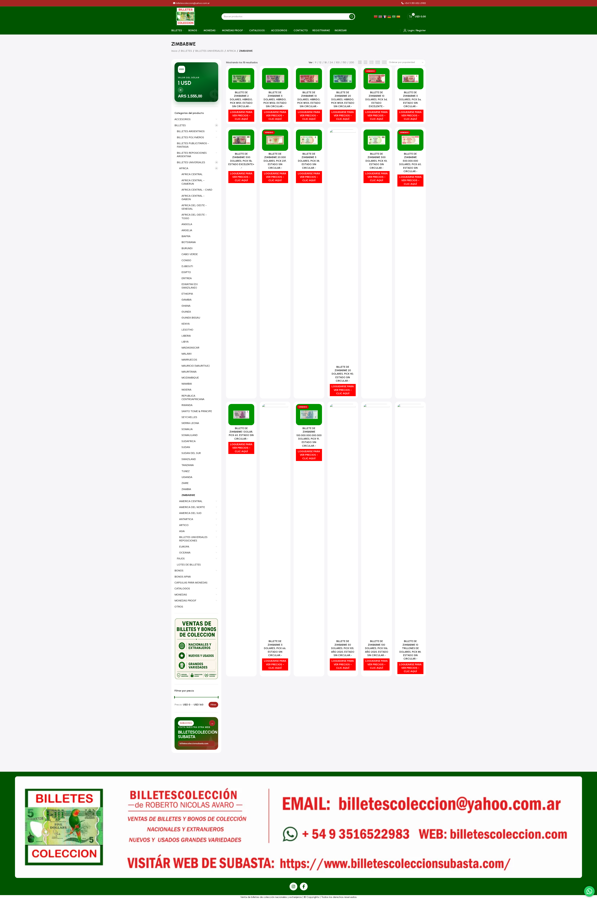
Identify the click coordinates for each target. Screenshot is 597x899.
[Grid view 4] (371, 62)
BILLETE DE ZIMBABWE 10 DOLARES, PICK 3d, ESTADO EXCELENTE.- (376, 99)
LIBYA (185, 341)
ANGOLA (187, 224)
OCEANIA (184, 552)
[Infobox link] (413, 3)
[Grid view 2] (360, 62)
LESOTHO (187, 329)
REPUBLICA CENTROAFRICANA (193, 397)
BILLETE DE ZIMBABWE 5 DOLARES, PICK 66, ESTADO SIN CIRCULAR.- (275, 648)
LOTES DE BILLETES (189, 564)
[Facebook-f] (304, 886)
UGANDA (187, 477)
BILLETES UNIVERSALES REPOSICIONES (193, 539)
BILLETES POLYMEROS (190, 137)
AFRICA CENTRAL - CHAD (197, 189)
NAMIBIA (187, 383)
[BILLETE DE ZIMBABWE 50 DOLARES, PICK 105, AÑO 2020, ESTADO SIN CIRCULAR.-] (343, 521)
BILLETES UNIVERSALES (209, 50)
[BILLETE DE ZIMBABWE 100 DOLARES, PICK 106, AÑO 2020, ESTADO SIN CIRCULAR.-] (377, 521)
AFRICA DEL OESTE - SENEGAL (194, 207)
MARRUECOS (189, 359)
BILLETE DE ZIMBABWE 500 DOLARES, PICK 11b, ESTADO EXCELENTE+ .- (241, 160)
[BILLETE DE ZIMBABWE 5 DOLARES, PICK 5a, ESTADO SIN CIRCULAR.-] (410, 78)
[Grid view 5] (378, 62)
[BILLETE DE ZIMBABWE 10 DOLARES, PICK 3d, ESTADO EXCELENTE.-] (377, 78)
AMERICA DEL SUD (190, 513)
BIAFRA (186, 236)
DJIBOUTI (187, 266)
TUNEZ (186, 471)
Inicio (174, 50)
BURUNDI (187, 248)
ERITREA (187, 278)
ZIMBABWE (188, 495)
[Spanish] (398, 16)
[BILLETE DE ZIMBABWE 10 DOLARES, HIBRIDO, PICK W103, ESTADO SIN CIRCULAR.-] (309, 78)
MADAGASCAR (190, 347)
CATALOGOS (182, 588)
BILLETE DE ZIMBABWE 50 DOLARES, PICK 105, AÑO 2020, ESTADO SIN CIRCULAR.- (342, 648)
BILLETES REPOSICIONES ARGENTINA (192, 154)
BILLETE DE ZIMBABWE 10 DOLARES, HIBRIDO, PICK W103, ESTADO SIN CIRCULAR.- (308, 99)
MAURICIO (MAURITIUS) (196, 365)
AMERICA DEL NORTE (192, 507)
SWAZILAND (189, 459)
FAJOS (181, 558)
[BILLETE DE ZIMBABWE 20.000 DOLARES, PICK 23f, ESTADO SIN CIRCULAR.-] (275, 140)
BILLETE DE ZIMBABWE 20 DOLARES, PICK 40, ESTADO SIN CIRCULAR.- (343, 373)
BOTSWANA (189, 242)
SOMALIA (187, 429)
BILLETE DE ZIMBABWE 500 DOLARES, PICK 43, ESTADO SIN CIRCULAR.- (376, 160)
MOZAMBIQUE (190, 377)
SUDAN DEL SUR (191, 453)
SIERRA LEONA (190, 423)
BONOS (178, 570)
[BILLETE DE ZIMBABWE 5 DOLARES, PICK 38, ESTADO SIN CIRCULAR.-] (309, 140)
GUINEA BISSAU (191, 317)
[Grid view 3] (365, 62)
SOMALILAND (190, 435)
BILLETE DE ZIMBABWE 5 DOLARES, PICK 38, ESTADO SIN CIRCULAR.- (309, 160)
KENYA (186, 323)
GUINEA (186, 311)
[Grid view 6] (384, 62)
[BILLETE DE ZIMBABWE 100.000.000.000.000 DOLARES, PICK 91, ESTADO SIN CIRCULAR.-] (309, 414)
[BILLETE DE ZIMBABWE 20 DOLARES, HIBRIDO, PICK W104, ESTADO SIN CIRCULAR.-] (343, 78)
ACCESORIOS (182, 119)
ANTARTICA (186, 519)
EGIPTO (186, 272)
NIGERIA (186, 389)
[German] (389, 16)
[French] (385, 16)
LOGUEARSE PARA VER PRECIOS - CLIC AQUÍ (241, 116)
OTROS (178, 606)
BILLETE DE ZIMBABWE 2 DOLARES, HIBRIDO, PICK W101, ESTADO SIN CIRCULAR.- (241, 99)
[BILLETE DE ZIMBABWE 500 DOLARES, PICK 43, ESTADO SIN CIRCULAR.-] (377, 140)
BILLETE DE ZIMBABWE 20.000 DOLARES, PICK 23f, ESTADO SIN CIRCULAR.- (275, 160)
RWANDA (187, 405)
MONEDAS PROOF (185, 600)
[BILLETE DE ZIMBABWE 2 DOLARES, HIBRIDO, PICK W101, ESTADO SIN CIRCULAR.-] (241, 78)
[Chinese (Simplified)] (376, 16)
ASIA (182, 531)
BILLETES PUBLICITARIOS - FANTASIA (193, 145)
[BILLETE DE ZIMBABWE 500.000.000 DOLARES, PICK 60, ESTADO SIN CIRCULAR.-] (410, 140)
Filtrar (213, 705)
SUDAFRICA (189, 441)
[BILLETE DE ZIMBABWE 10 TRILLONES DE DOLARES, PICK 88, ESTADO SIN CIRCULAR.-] (410, 521)
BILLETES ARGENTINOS (191, 131)
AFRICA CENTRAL (192, 174)
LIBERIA (186, 335)
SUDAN (186, 447)
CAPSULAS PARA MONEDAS (190, 582)
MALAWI (187, 353)
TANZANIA (188, 465)
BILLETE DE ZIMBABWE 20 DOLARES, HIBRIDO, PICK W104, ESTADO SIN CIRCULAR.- (342, 99)
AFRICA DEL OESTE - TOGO (194, 216)
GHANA (186, 305)
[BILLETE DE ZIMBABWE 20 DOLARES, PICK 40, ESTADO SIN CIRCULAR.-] (343, 246)
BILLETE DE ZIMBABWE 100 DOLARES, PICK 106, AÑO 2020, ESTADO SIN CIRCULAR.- (376, 648)
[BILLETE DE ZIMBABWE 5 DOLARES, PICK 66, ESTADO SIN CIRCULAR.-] (275, 521)
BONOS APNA (182, 576)
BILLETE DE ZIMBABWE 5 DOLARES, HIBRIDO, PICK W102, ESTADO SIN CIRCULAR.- (275, 99)
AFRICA (231, 50)
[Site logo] (185, 16)
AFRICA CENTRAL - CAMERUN (193, 182)
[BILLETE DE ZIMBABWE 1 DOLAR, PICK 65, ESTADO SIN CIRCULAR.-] (241, 414)
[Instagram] (293, 886)
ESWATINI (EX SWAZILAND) (190, 286)
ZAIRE (185, 483)
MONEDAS (180, 594)
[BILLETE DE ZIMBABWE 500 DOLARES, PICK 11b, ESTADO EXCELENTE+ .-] (241, 140)
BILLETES (186, 50)
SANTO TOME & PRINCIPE (197, 411)
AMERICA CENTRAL (190, 501)
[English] (380, 16)
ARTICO (184, 525)
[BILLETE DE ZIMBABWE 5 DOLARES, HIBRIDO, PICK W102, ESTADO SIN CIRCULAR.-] (275, 78)
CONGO (186, 260)
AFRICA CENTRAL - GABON (193, 197)
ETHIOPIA (187, 293)
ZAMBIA (186, 489)
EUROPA (184, 546)
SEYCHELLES (189, 417)
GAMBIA (187, 299)
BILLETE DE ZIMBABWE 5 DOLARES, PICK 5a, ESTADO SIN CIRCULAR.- (410, 99)
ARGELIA (187, 230)
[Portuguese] (394, 16)
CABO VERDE (190, 254)
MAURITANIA (189, 371)
